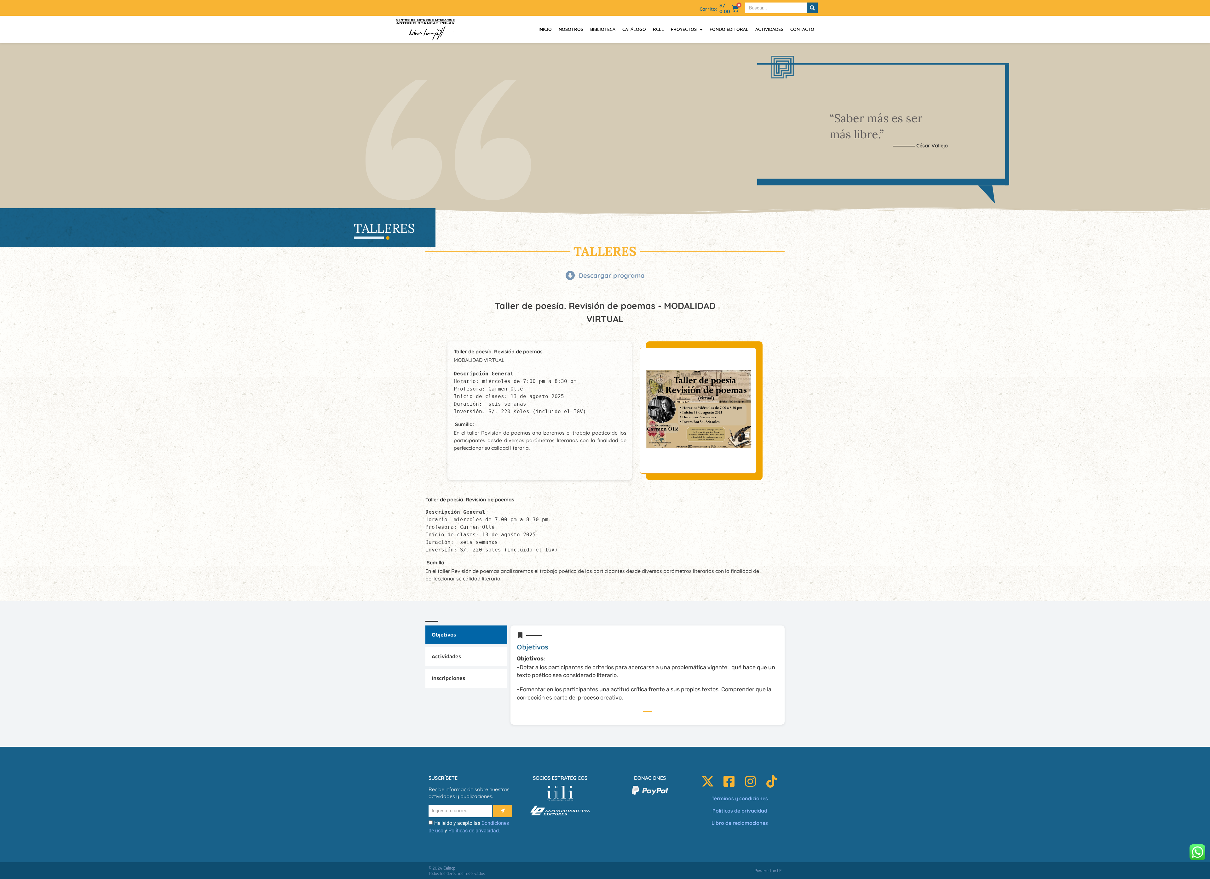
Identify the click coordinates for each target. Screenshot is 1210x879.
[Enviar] (502, 811)
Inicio (545, 29)
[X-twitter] (707, 781)
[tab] (466, 634)
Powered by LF (767, 870)
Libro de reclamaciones (740, 823)
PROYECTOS (684, 29)
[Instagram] (750, 781)
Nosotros (571, 29)
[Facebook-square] (729, 781)
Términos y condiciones (740, 798)
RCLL (658, 29)
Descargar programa (612, 275)
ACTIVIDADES (769, 29)
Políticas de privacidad (739, 811)
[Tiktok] (772, 781)
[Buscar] (812, 8)
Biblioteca (602, 29)
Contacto (802, 29)
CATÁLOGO (634, 29)
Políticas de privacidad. (474, 830)
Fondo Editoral (729, 29)
